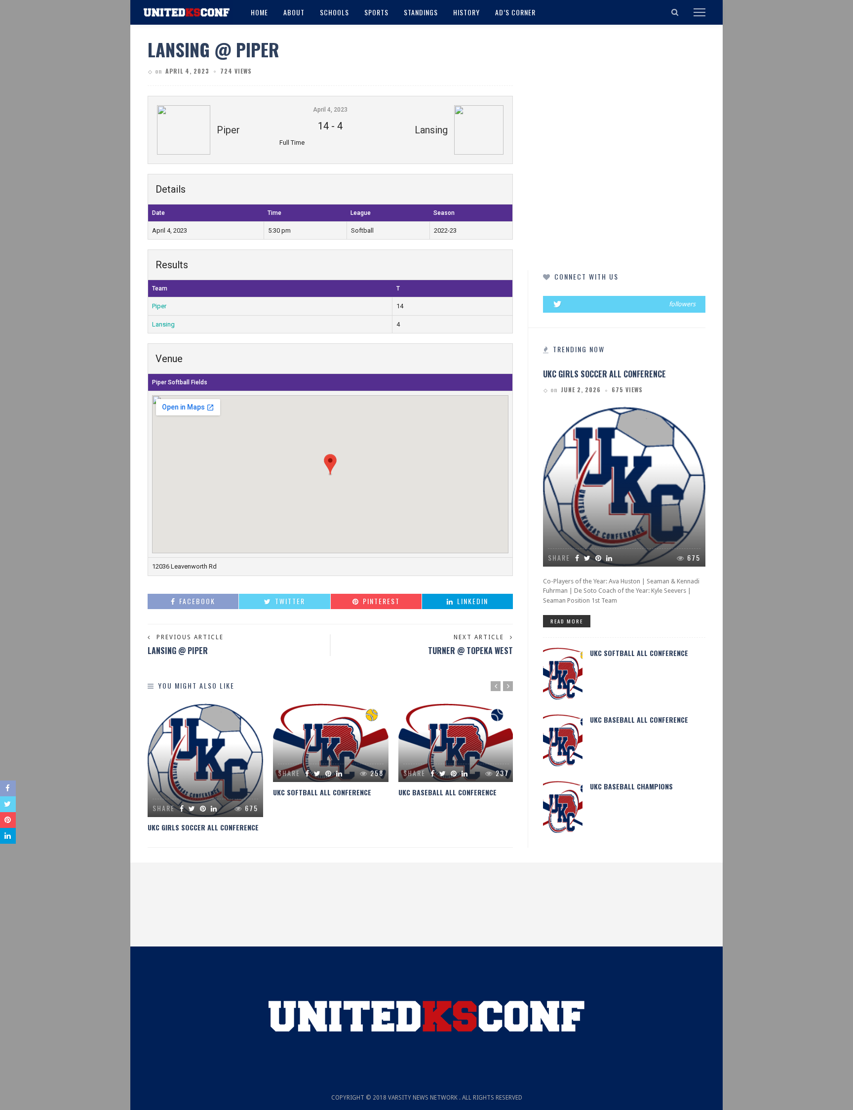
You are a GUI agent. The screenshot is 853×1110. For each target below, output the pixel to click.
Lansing (163, 324)
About (294, 12)
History (466, 12)
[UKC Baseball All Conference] (456, 742)
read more (566, 621)
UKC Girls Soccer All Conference (203, 827)
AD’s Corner (515, 12)
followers (682, 304)
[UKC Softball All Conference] (330, 742)
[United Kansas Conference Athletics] (186, 12)
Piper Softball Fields (179, 382)
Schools (334, 12)
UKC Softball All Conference (322, 792)
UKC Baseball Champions (631, 786)
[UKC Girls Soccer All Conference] (205, 760)
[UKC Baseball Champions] (562, 806)
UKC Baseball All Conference (447, 792)
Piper (159, 306)
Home (259, 12)
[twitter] (624, 304)
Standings (421, 12)
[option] (205, 767)
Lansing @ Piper (178, 651)
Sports (376, 12)
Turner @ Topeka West (470, 651)
